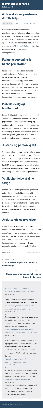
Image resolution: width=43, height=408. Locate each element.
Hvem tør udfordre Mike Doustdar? (18, 379)
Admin (32, 23)
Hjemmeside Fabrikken (15, 3)
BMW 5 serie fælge (21, 46)
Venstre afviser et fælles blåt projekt (19, 309)
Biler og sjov (7, 23)
